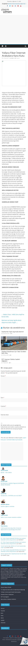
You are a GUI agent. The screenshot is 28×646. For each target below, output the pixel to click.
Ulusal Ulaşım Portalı (6, 587)
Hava (2, 615)
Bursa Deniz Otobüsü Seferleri (8, 599)
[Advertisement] (14, 29)
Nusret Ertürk (4, 470)
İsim (2, 397)
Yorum (3, 376)
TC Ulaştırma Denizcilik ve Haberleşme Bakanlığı (13, 589)
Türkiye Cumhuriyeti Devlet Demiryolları (11, 592)
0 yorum (18, 58)
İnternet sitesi (5, 415)
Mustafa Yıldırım (5, 504)
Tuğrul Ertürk (4, 515)
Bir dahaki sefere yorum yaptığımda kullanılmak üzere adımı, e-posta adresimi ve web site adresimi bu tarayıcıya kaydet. (13, 427)
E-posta (3, 406)
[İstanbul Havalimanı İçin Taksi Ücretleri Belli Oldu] (14, 337)
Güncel (2, 608)
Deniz (2, 618)
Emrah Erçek (4, 481)
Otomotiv (3, 622)
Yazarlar (3, 610)
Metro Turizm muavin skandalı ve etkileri (11, 517)
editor (12, 58)
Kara (2, 613)
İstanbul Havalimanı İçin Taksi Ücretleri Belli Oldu (14, 352)
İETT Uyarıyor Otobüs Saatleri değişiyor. (11, 360)
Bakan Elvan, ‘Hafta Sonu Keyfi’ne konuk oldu (13, 316)
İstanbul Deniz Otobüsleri (7, 594)
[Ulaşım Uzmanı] (2, 46)
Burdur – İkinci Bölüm (6, 472)
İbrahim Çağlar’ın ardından (7, 506)
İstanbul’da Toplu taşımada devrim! (13, 332)
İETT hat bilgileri (5, 597)
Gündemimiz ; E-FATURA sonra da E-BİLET (11, 495)
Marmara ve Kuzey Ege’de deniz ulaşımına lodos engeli (11, 321)
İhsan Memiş (4, 526)
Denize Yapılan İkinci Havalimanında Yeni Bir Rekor (13, 553)
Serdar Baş (3, 493)
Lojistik (2, 620)
